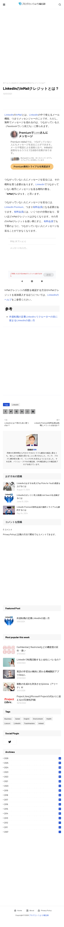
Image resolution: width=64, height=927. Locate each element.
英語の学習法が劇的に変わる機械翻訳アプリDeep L (38, 673)
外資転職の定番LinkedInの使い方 (33, 618)
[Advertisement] (32, 45)
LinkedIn (13, 83)
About (31, 910)
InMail (19, 114)
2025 (32, 763)
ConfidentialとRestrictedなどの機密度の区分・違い (37, 649)
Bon (34, 450)
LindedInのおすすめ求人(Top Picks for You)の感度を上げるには (38, 484)
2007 (32, 832)
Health (48, 719)
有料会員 (37, 206)
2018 (32, 795)
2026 (32, 758)
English (26, 719)
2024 (32, 767)
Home (19, 910)
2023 (32, 772)
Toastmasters (29, 723)
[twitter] (9, 742)
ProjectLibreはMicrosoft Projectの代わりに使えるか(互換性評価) (39, 698)
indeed (41, 723)
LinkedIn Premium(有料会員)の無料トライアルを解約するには (38, 508)
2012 (32, 823)
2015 (32, 809)
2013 (32, 818)
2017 (32, 800)
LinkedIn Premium (13, 206)
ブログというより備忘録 (39, 915)
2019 (32, 790)
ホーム (5, 83)
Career (17, 719)
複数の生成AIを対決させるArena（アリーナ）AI (37, 685)
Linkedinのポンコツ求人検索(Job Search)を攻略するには (38, 496)
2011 (32, 827)
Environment (38, 719)
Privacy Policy (46, 910)
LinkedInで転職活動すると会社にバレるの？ (39, 659)
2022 (32, 777)
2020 (32, 786)
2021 (32, 781)
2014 (32, 813)
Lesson (7, 723)
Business (7, 719)
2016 (32, 804)
